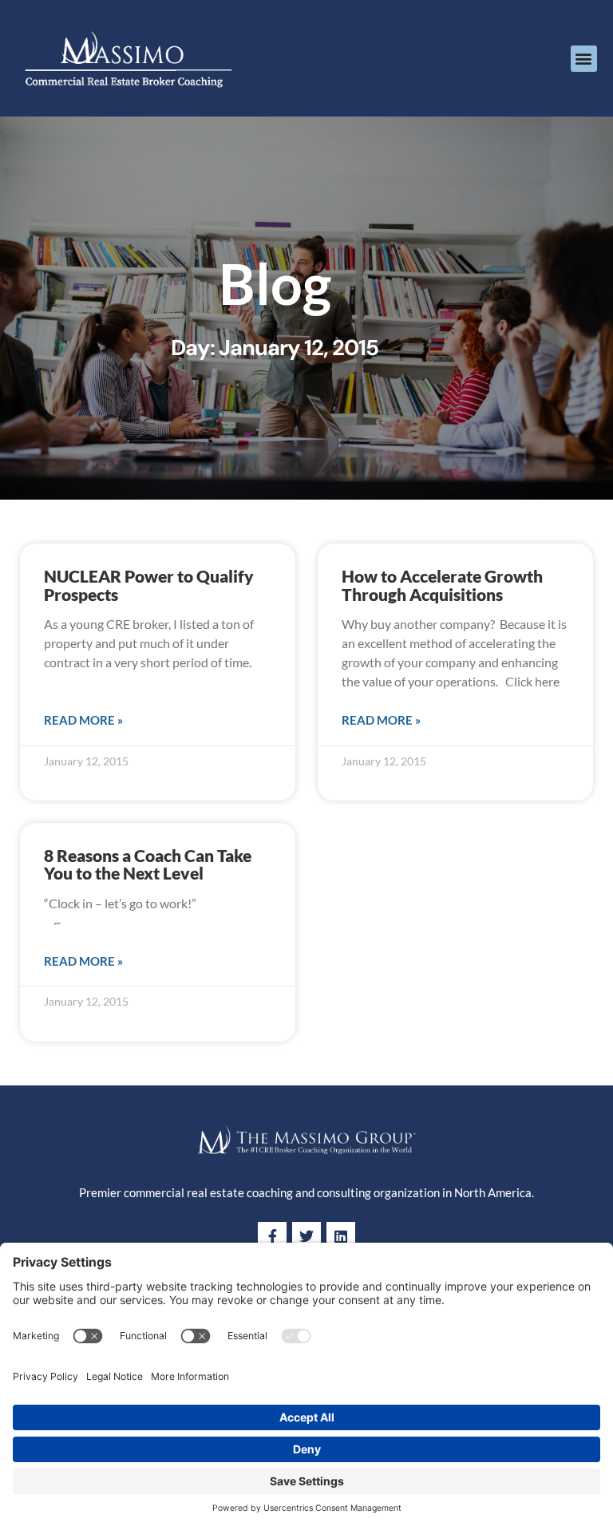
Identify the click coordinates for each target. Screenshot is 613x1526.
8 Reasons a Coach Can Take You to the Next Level (147, 864)
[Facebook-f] (272, 1236)
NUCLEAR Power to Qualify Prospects (149, 585)
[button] (584, 58)
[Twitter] (306, 1236)
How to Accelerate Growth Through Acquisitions (442, 585)
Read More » (83, 720)
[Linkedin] (340, 1236)
